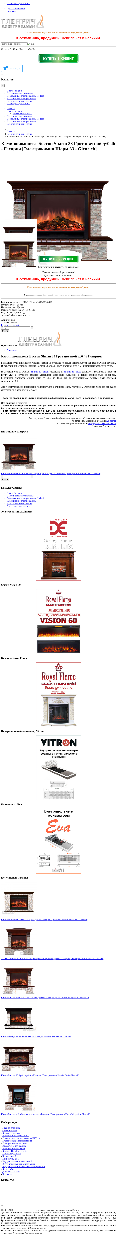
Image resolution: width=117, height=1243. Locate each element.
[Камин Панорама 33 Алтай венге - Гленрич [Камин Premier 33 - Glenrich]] (19, 1034)
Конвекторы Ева (10, 1159)
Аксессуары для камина (18, 3)
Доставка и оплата (16, 8)
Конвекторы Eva (10, 1156)
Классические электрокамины (21, 98)
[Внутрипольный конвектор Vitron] (58, 768)
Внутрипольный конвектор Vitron (18, 1164)
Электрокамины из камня (19, 101)
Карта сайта (8, 1169)
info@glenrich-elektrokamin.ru (102, 423)
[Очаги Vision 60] (58, 621)
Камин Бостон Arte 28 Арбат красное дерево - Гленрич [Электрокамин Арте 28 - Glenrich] (45, 997)
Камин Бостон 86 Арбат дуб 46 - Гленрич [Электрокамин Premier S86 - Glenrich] (40, 1075)
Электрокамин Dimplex (13, 1148)
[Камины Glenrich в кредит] (58, 58)
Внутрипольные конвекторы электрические (23, 1166)
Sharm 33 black (40, 371)
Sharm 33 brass (72, 371)
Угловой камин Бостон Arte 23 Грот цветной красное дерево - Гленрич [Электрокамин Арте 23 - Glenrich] (52, 958)
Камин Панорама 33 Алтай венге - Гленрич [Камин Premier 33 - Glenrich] (36, 1036)
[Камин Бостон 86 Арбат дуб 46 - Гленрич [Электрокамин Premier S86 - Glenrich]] (19, 1073)
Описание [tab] (12, 350)
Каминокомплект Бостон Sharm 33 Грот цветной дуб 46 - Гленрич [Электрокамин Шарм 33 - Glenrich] (50, 473)
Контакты (11, 11)
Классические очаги (22, 113)
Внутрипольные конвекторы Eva (18, 1161)
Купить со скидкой (10, 325)
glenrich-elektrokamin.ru (25, 1210)
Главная (11, 108)
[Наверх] (2, 1205)
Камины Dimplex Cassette (14, 1151)
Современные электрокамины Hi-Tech (25, 96)
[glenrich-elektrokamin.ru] (23, 27)
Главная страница (11, 1128)
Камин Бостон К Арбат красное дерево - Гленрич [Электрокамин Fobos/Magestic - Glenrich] (45, 1114)
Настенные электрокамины (20, 93)
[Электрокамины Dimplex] (58, 548)
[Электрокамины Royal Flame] (58, 694)
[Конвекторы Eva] (58, 841)
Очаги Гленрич (14, 90)
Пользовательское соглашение (52, 1223)
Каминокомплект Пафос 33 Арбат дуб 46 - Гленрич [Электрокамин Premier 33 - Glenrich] (44, 919)
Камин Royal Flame (11, 1153)
